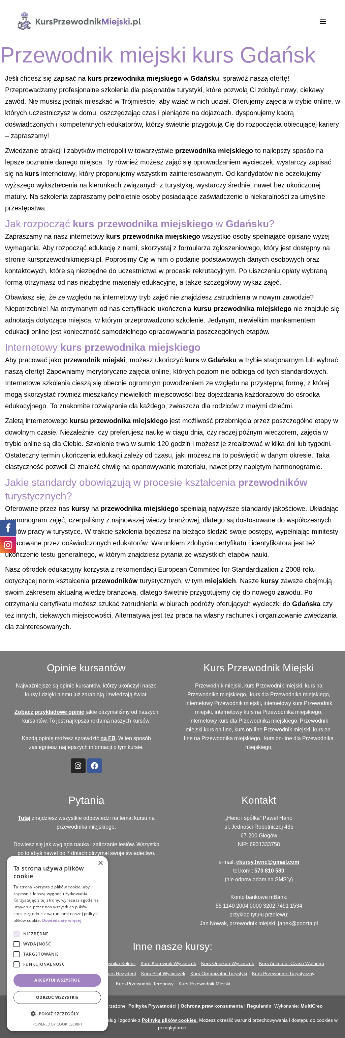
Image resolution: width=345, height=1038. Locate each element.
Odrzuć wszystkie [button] (57, 997)
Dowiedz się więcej (62, 920)
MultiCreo (312, 1006)
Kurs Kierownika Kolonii (110, 963)
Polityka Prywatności (152, 1006)
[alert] (57, 943)
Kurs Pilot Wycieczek (163, 973)
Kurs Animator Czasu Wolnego (291, 963)
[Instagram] (78, 765)
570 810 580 (269, 871)
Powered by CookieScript (57, 1024)
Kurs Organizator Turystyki (218, 973)
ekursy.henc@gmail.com (267, 862)
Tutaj (24, 818)
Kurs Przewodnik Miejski (204, 983)
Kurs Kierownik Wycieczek (168, 963)
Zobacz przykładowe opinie (49, 712)
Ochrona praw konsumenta (212, 1006)
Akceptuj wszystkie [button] (57, 980)
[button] (323, 21)
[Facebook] (94, 765)
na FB (108, 738)
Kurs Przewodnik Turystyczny (283, 973)
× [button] (100, 863)
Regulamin (260, 1006)
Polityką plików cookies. (170, 1020)
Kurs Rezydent (120, 973)
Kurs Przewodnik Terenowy (145, 983)
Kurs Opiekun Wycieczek (227, 963)
